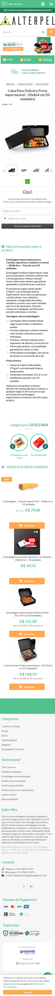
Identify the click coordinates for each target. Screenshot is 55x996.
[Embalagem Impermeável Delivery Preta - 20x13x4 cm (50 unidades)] (27, 610)
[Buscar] (43, 32)
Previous (4, 170)
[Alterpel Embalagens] (27, 20)
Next (51, 169)
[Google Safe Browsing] (32, 933)
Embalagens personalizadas (16, 776)
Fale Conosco (9, 767)
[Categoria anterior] (12, 446)
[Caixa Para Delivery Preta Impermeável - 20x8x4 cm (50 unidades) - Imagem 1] (11, 170)
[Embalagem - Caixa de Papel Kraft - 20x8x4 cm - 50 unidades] (27, 501)
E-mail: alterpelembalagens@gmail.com (26, 875)
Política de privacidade (14, 780)
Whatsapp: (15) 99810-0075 (19, 872)
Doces (5, 730)
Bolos (5, 735)
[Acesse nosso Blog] (31, 886)
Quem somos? (9, 794)
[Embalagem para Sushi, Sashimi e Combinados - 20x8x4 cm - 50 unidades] (27, 556)
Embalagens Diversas (13, 749)
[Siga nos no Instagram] (24, 886)
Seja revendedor (10, 799)
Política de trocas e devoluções (18, 790)
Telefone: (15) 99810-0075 (19, 868)
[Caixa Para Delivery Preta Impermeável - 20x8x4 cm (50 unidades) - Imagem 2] (24, 170)
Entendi (27, 992)
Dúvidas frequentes (12, 771)
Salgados (6, 744)
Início (12, 84)
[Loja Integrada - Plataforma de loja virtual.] (28, 961)
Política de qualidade (12, 785)
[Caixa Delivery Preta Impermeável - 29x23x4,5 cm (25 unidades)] (27, 663)
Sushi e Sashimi (42, 84)
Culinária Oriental (25, 84)
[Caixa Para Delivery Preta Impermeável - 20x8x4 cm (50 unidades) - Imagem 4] (48, 170)
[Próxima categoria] (45, 446)
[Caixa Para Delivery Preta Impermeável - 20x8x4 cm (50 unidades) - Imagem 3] (36, 170)
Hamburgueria (9, 740)
